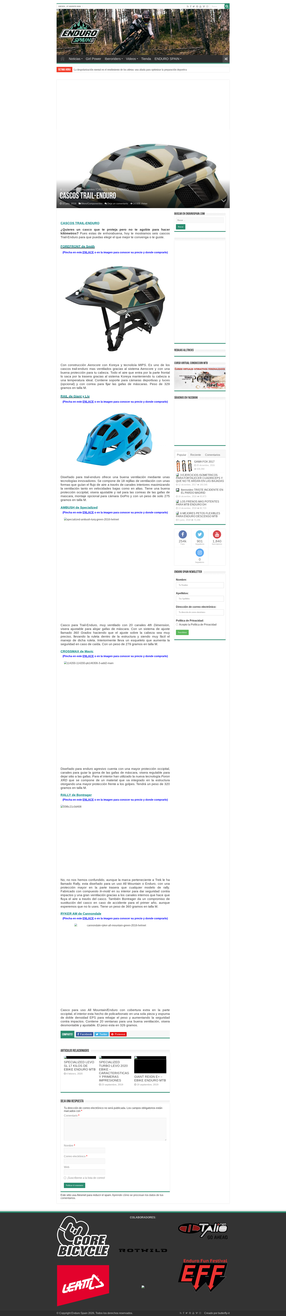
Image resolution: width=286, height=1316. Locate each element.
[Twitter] (193, 6)
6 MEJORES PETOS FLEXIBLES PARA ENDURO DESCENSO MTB (198, 515)
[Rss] (188, 6)
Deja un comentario (117, 203)
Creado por (211, 1313)
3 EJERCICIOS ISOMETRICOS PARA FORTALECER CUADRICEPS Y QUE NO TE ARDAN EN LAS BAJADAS (200, 478)
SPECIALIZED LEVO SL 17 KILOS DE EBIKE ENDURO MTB (80, 1065)
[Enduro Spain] (79, 30)
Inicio (65, 189)
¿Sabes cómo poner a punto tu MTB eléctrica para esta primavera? (108, 69)
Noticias (74, 59)
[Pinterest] (197, 6)
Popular (181, 454)
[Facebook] (191, 6)
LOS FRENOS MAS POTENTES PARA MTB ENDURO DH (197, 503)
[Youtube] (200, 6)
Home (62, 58)
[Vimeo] (203, 6)
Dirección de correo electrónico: (196, 606)
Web (66, 1167)
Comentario (71, 1115)
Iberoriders (113, 59)
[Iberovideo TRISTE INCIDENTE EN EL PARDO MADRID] (177, 490)
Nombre (69, 1145)
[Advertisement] (143, 108)
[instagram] (207, 6)
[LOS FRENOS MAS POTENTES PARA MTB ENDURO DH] (177, 501)
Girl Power (93, 59)
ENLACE (88, 252)
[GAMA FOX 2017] (184, 466)
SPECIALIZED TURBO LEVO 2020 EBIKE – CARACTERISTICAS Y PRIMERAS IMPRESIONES (114, 1071)
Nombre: (181, 579)
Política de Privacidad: (190, 620)
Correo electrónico (75, 1156)
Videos (131, 59)
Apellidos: (182, 593)
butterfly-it (224, 1313)
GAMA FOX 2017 (204, 461)
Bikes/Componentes (83, 189)
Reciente (195, 454)
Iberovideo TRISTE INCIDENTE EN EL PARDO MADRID (202, 491)
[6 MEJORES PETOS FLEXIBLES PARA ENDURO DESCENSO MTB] (177, 513)
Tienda (146, 59)
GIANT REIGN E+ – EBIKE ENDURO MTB (150, 1078)
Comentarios (212, 454)
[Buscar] (227, 6)
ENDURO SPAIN (167, 59)
